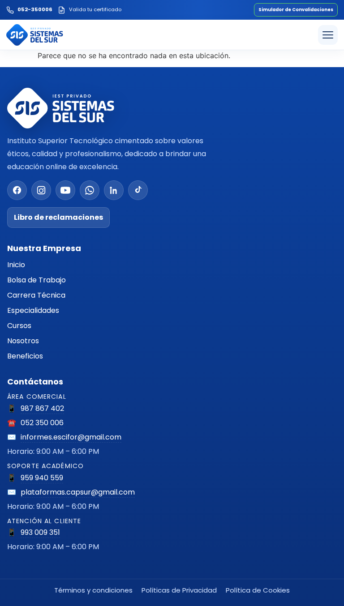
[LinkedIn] (114, 190)
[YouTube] (65, 190)
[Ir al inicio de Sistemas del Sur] (34, 35)
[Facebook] (17, 190)
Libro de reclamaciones (58, 217)
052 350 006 (42, 423)
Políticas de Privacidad (179, 590)
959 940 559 (42, 478)
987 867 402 (42, 408)
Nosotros (23, 341)
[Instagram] (41, 190)
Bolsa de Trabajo (36, 280)
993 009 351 (40, 532)
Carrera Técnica (36, 295)
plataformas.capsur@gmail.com (78, 492)
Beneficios (25, 356)
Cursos (19, 325)
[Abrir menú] (328, 35)
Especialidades (33, 310)
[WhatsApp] (89, 190)
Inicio (16, 265)
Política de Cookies (258, 590)
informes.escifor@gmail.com (71, 437)
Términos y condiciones (93, 590)
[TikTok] (138, 190)
